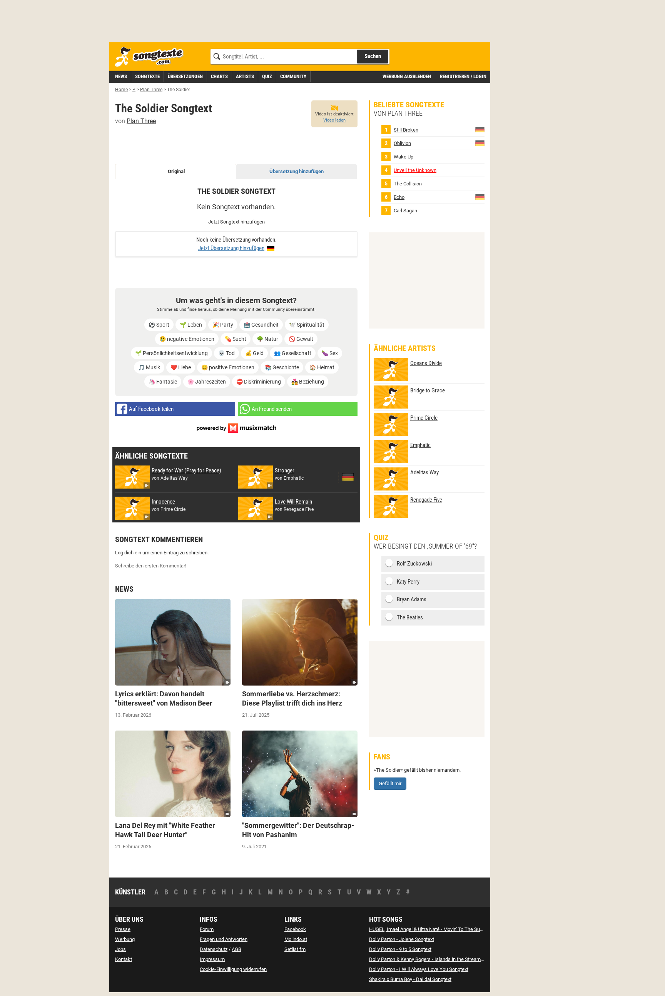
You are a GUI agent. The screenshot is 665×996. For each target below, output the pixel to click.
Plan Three (141, 121)
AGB (236, 949)
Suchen (372, 56)
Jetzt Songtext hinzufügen (236, 222)
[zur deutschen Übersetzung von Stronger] (348, 477)
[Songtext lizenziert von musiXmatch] (236, 427)
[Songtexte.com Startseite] (151, 57)
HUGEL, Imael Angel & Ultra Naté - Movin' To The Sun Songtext (436, 929)
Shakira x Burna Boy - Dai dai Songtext (410, 979)
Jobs (120, 949)
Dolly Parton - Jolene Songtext (401, 939)
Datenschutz (213, 949)
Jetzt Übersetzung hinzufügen (231, 248)
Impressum (212, 959)
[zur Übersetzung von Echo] (480, 197)
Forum (207, 929)
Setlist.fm (295, 949)
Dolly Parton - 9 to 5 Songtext (400, 949)
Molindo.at (295, 939)
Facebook (295, 929)
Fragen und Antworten (223, 939)
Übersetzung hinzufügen (296, 171)
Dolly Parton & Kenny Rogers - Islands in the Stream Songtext (435, 959)
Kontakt (123, 959)
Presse (122, 929)
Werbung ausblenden (407, 76)
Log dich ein (128, 553)
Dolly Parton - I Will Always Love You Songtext (418, 969)
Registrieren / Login (463, 76)
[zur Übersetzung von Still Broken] (480, 129)
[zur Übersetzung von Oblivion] (480, 143)
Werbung (125, 939)
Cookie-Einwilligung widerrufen (233, 969)
